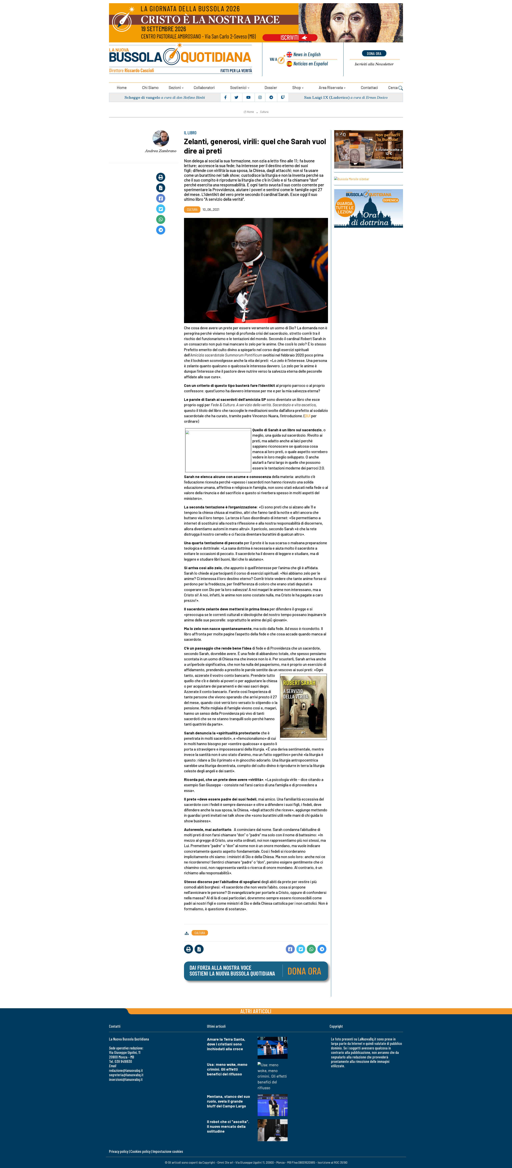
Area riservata (331, 87)
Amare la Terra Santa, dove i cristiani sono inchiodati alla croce (226, 1044)
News (307, 54)
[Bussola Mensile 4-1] (368, 149)
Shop (296, 87)
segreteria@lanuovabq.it (126, 1074)
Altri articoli (255, 1010)
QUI (307, 415)
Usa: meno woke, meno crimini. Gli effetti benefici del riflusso (227, 1069)
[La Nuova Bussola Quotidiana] (181, 59)
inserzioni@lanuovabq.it (126, 1079)
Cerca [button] (393, 87)
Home (122, 87)
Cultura (264, 111)
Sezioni (175, 87)
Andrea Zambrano (160, 150)
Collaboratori (204, 87)
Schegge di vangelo (142, 97)
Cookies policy (140, 1151)
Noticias (310, 63)
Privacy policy (118, 1151)
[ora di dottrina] (368, 208)
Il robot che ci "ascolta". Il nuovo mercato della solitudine (228, 1126)
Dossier (271, 87)
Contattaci (369, 87)
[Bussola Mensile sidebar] (368, 178)
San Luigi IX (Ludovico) (327, 97)
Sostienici (238, 87)
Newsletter (374, 64)
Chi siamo (150, 87)
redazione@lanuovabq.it (126, 1070)
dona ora (374, 53)
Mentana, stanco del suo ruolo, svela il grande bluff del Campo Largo (228, 1101)
